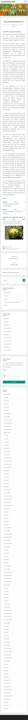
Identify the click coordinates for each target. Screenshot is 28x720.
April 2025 (6, 445)
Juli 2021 (6, 588)
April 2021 (6, 597)
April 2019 (6, 673)
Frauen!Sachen (7, 328)
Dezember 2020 (8, 610)
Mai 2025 (6, 442)
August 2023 (7, 508)
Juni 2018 (6, 705)
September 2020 (8, 620)
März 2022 (6, 562)
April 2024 (6, 483)
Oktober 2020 (7, 616)
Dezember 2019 (8, 648)
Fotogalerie (7, 325)
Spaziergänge (7, 344)
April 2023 (6, 521)
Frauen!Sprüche (8, 331)
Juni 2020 (6, 629)
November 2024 (8, 461)
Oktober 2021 (7, 578)
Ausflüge (6, 321)
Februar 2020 (7, 642)
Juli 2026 (6, 397)
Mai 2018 (6, 708)
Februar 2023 (7, 527)
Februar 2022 (7, 566)
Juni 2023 (6, 515)
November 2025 (8, 423)
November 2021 (8, 575)
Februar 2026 (7, 413)
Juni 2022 (6, 553)
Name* (4, 370)
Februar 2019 (7, 680)
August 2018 (7, 699)
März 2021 (6, 600)
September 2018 (8, 696)
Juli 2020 (6, 626)
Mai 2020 (6, 632)
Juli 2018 (6, 702)
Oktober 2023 (7, 502)
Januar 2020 (7, 645)
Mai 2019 (6, 670)
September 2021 (8, 581)
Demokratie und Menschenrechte (12, 302)
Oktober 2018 (7, 692)
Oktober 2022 (7, 540)
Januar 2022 (7, 569)
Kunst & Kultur (8, 247)
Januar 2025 (7, 454)
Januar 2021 (7, 607)
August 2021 (7, 585)
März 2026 (6, 410)
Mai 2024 (6, 480)
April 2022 (6, 559)
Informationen (7, 337)
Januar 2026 (7, 416)
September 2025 (8, 429)
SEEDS (5, 305)
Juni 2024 (6, 477)
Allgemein (6, 318)
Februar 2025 (7, 451)
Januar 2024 (7, 493)
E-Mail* (4, 376)
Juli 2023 (6, 512)
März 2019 (6, 677)
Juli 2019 (6, 664)
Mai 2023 (6, 518)
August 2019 (7, 661)
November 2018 (8, 689)
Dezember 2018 (8, 686)
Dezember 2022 (8, 534)
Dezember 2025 (8, 420)
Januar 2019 (7, 683)
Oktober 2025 (7, 426)
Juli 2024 (6, 473)
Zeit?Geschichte (8, 350)
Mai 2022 (6, 556)
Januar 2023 (7, 531)
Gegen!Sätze (7, 334)
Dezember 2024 (8, 458)
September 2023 (8, 505)
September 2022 (8, 543)
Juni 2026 (6, 401)
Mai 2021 (6, 594)
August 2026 (7, 394)
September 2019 (8, 658)
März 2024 (6, 486)
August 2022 (7, 546)
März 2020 (6, 639)
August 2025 (7, 432)
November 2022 (8, 537)
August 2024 (7, 470)
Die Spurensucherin (8, 2)
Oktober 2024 (7, 464)
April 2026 (6, 407)
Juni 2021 (6, 591)
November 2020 (8, 613)
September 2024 (8, 467)
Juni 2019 (6, 667)
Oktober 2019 (7, 654)
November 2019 (8, 651)
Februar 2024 (7, 489)
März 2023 (6, 524)
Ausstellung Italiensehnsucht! (11, 249)
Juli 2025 (6, 435)
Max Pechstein (7, 292)
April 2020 (6, 635)
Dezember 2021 (8, 572)
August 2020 (7, 623)
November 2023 (8, 499)
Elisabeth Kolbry (19, 24)
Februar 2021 (7, 604)
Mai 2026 (6, 404)
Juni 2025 (6, 439)
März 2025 (6, 448)
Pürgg (5, 299)
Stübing (6, 296)
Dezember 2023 (8, 496)
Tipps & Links (7, 347)
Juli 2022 (6, 550)
